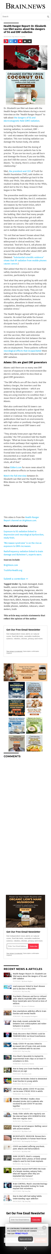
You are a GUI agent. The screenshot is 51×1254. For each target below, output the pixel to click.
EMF (11, 596)
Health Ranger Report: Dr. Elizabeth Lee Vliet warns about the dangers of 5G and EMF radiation (29, 976)
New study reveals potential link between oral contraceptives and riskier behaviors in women (29, 1023)
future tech (9, 600)
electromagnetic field (23, 593)
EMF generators (21, 596)
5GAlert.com (15, 467)
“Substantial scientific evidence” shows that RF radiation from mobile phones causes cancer (25, 260)
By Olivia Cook (26, 1039)
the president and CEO (20, 171)
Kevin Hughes (20, 37)
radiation (23, 606)
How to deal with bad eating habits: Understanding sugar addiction (27, 1197)
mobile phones (11, 606)
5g (20, 584)
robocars (33, 606)
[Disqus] (25, 793)
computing (18, 590)
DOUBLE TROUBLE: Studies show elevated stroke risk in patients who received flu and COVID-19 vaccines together (28, 1102)
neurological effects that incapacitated (22, 351)
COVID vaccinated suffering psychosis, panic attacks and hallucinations (29, 1147)
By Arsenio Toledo (28, 1064)
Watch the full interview (15, 476)
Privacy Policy (21, 1233)
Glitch (18, 600)
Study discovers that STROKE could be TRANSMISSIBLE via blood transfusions (29, 1035)
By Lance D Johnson (28, 1006)
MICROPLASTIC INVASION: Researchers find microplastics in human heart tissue (29, 1137)
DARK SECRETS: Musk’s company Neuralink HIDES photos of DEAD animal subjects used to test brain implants (29, 1158)
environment (36, 596)
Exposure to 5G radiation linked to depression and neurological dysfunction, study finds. (24, 534)
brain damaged (29, 584)
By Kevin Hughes (27, 981)
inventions (24, 603)
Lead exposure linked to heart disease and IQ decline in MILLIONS (29, 987)
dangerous (29, 590)
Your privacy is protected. (14, 651)
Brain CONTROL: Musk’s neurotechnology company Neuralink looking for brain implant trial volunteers (30, 1186)
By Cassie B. (26, 1109)
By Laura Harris (26, 1029)
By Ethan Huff (26, 1151)
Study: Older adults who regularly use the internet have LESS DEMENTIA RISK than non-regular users (29, 1116)
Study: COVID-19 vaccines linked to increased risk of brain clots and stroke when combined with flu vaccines (29, 1046)
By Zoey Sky (26, 991)
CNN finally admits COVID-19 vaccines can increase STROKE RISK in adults (28, 1090)
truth (14, 609)
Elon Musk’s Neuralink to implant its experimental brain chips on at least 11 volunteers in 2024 (29, 1058)
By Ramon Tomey (27, 1179)
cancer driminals (19, 587)
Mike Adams (36, 603)
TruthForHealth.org (13, 570)
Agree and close (26, 1239)
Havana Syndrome (31, 600)
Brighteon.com (11, 565)
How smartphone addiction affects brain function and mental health (29, 1012)
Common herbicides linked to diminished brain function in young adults (30, 1080)
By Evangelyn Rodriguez (30, 1016)
